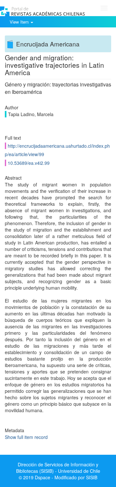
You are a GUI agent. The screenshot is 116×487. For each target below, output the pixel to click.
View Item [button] (20, 22)
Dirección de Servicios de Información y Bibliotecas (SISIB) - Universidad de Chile (58, 467)
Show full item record (26, 437)
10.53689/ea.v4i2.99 (29, 163)
